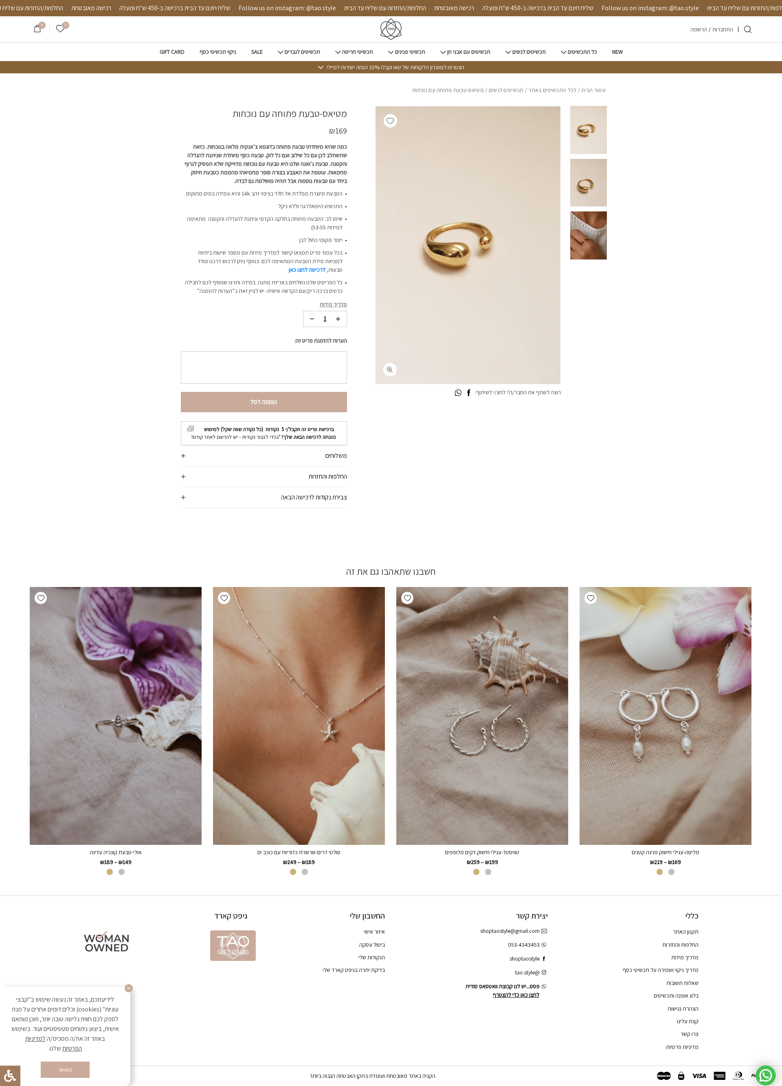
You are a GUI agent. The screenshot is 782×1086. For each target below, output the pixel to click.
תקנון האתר (686, 931)
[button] (390, 121)
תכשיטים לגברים (302, 51)
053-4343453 (524, 944)
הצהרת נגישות (683, 1008)
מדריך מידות (333, 304)
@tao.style (527, 972)
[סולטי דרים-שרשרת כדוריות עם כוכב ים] (299, 716)
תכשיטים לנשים (529, 51)
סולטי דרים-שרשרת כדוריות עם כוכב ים (298, 852)
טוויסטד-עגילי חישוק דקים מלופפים (482, 852)
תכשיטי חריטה (357, 51)
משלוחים (336, 455)
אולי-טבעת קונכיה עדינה (116, 852)
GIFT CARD (172, 51)
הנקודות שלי (371, 957)
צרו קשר (690, 1034)
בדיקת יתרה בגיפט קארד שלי (354, 970)
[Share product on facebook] (468, 393)
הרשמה (698, 29)
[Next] (36, 716)
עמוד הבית (593, 90)
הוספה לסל (263, 402)
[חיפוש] (747, 29)
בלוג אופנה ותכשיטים (676, 995)
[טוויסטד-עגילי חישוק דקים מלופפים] (482, 716)
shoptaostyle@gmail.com (510, 930)
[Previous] (195, 716)
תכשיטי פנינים (410, 51)
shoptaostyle (525, 958)
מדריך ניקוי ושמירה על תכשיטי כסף (661, 970)
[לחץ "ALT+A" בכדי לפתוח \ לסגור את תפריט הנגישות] (10, 1076)
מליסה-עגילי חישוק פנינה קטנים (665, 852)
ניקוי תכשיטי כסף (218, 51)
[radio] (671, 872)
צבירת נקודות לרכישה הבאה (314, 497)
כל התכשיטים (582, 51)
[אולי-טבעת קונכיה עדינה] (116, 716)
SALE (257, 51)
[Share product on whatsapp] (458, 393)
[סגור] (129, 988)
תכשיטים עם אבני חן (468, 51)
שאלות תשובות (682, 983)
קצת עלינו (688, 1021)
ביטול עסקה (372, 944)
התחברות (722, 29)
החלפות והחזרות (328, 476)
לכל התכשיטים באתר (552, 90)
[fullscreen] (390, 369)
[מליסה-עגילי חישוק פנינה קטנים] (665, 716)
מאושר (65, 1069)
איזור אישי (374, 931)
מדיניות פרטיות (682, 1047)
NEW (617, 51)
